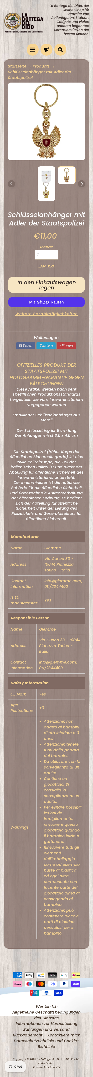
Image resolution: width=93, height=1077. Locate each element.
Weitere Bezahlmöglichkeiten (46, 314)
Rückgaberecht (27, 1035)
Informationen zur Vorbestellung (47, 1023)
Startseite (17, 66)
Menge (46, 247)
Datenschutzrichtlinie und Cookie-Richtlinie (46, 1043)
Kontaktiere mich (63, 1035)
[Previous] (11, 183)
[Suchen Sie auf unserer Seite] (60, 50)
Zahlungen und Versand (46, 1029)
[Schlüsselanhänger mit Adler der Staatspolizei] (67, 175)
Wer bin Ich (46, 1006)
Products (41, 66)
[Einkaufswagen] (46, 50)
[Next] (81, 183)
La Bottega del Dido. (50, 1059)
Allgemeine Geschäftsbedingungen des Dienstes (46, 1015)
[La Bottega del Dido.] (25, 22)
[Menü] (33, 50)
